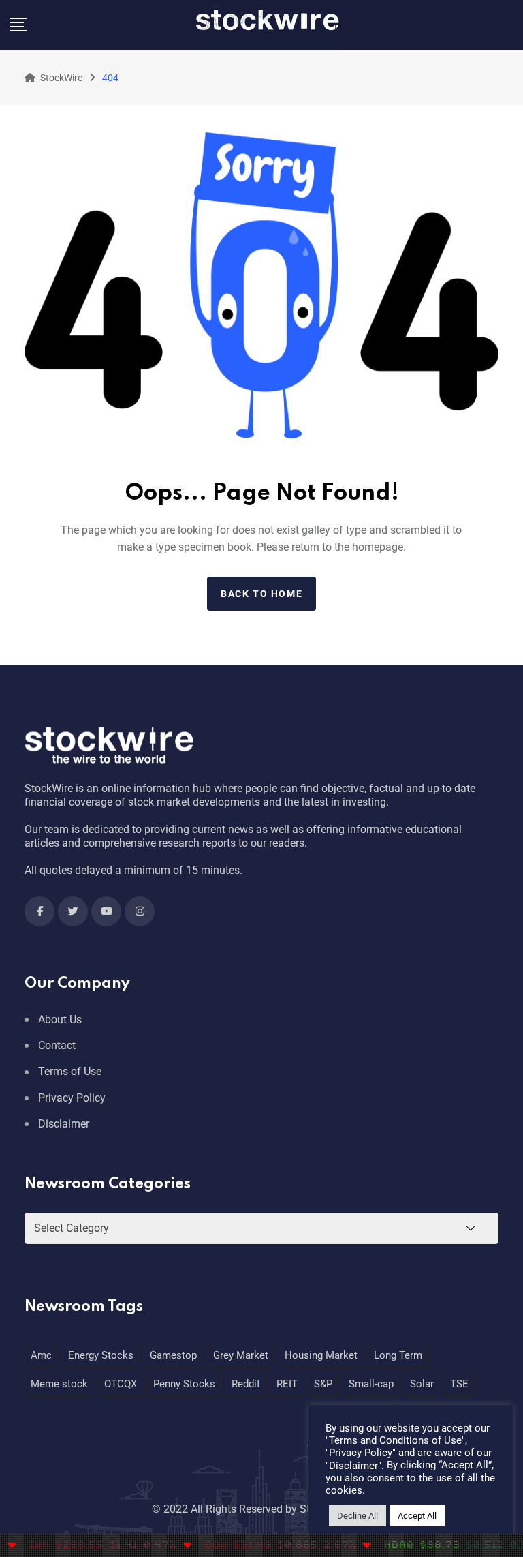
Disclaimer (63, 1123)
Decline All (357, 1516)
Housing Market (321, 1355)
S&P (323, 1384)
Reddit (246, 1384)
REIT (287, 1384)
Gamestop (173, 1355)
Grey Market (240, 1355)
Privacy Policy (72, 1097)
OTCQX (120, 1384)
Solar (422, 1384)
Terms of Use (69, 1071)
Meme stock (59, 1384)
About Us (60, 1019)
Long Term (398, 1355)
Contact (57, 1045)
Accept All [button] (417, 1516)
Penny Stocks (184, 1384)
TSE (459, 1384)
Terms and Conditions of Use (395, 1440)
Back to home (261, 593)
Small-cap (371, 1384)
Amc (41, 1355)
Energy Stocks (100, 1355)
